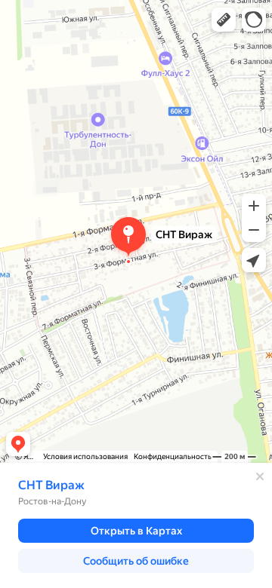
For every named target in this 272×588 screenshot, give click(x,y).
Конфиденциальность (173, 456)
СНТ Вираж (51, 485)
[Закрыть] (260, 476)
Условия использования (85, 456)
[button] (224, 20)
